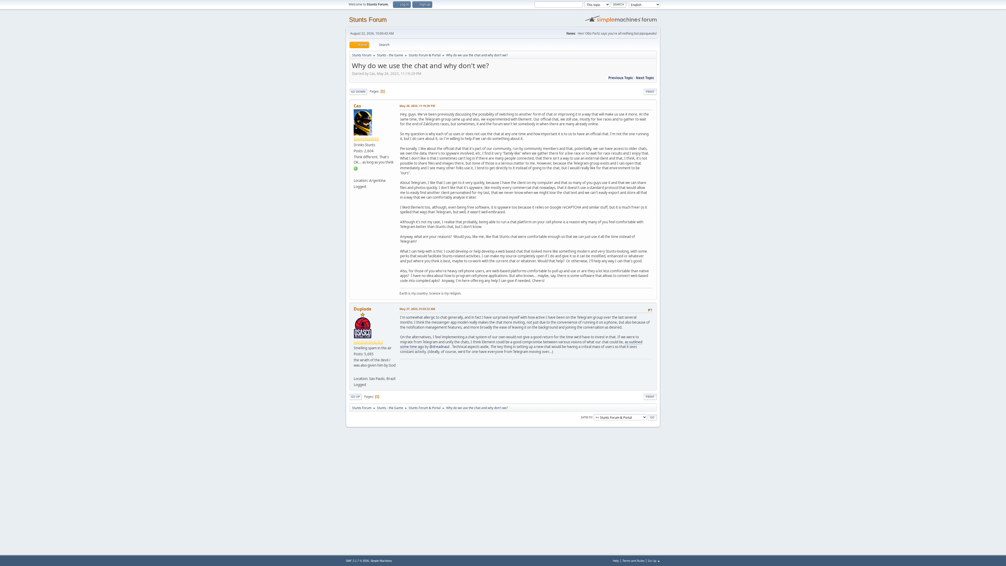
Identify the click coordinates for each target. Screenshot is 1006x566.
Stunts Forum (368, 19)
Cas (357, 106)
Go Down (358, 92)
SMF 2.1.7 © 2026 (357, 560)
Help (616, 561)
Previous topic (620, 77)
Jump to (586, 417)
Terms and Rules (633, 561)
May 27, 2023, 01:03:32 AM (417, 309)
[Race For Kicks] (356, 174)
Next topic (645, 77)
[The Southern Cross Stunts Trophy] (356, 372)
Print (650, 92)
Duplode (362, 309)
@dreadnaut (439, 346)
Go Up (355, 397)
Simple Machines (381, 560)
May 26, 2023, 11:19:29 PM (417, 106)
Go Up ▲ (654, 561)
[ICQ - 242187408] (356, 168)
